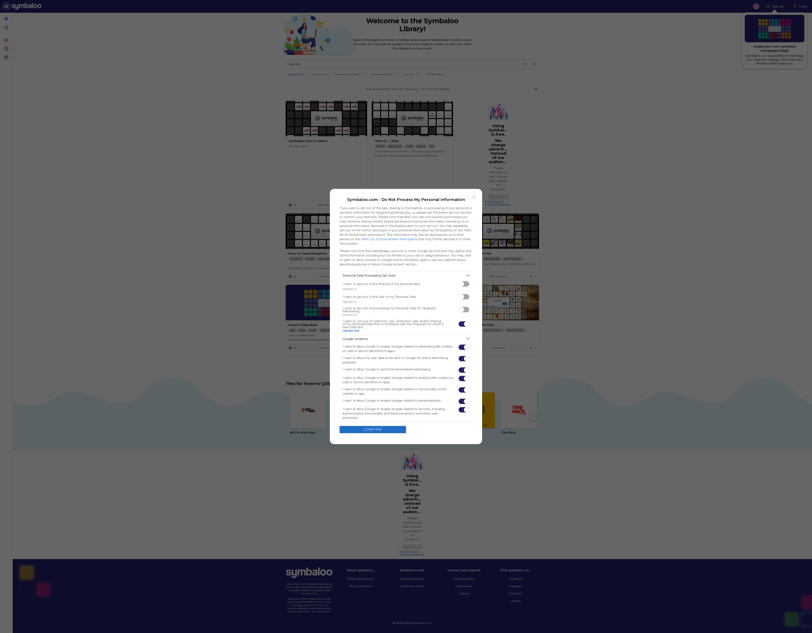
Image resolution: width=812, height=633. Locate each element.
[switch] (463, 284)
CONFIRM (373, 429)
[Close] (474, 197)
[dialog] (406, 316)
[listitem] (406, 275)
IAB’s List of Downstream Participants (389, 239)
